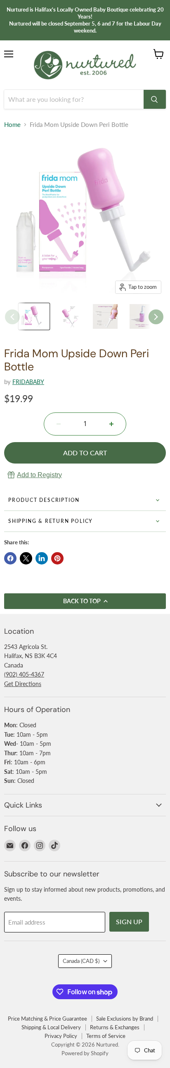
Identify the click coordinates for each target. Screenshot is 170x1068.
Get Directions (22, 683)
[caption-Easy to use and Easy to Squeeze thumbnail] (107, 316)
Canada (81, 961)
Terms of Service (105, 1036)
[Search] (155, 99)
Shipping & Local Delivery (51, 1027)
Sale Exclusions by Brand (124, 1018)
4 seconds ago (39, 474)
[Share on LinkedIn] (41, 558)
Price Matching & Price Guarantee (47, 1018)
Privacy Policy (61, 1036)
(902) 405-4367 (24, 674)
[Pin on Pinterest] (57, 558)
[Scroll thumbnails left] (12, 316)
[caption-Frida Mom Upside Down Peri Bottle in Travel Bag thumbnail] (34, 316)
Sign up (129, 921)
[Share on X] (26, 558)
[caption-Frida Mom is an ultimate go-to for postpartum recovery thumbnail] (144, 316)
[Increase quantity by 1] (111, 424)
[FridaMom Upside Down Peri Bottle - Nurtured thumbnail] (70, 316)
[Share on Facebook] (10, 558)
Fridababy (28, 381)
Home (12, 124)
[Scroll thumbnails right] (156, 316)
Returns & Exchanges (114, 1027)
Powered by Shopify (85, 1053)
